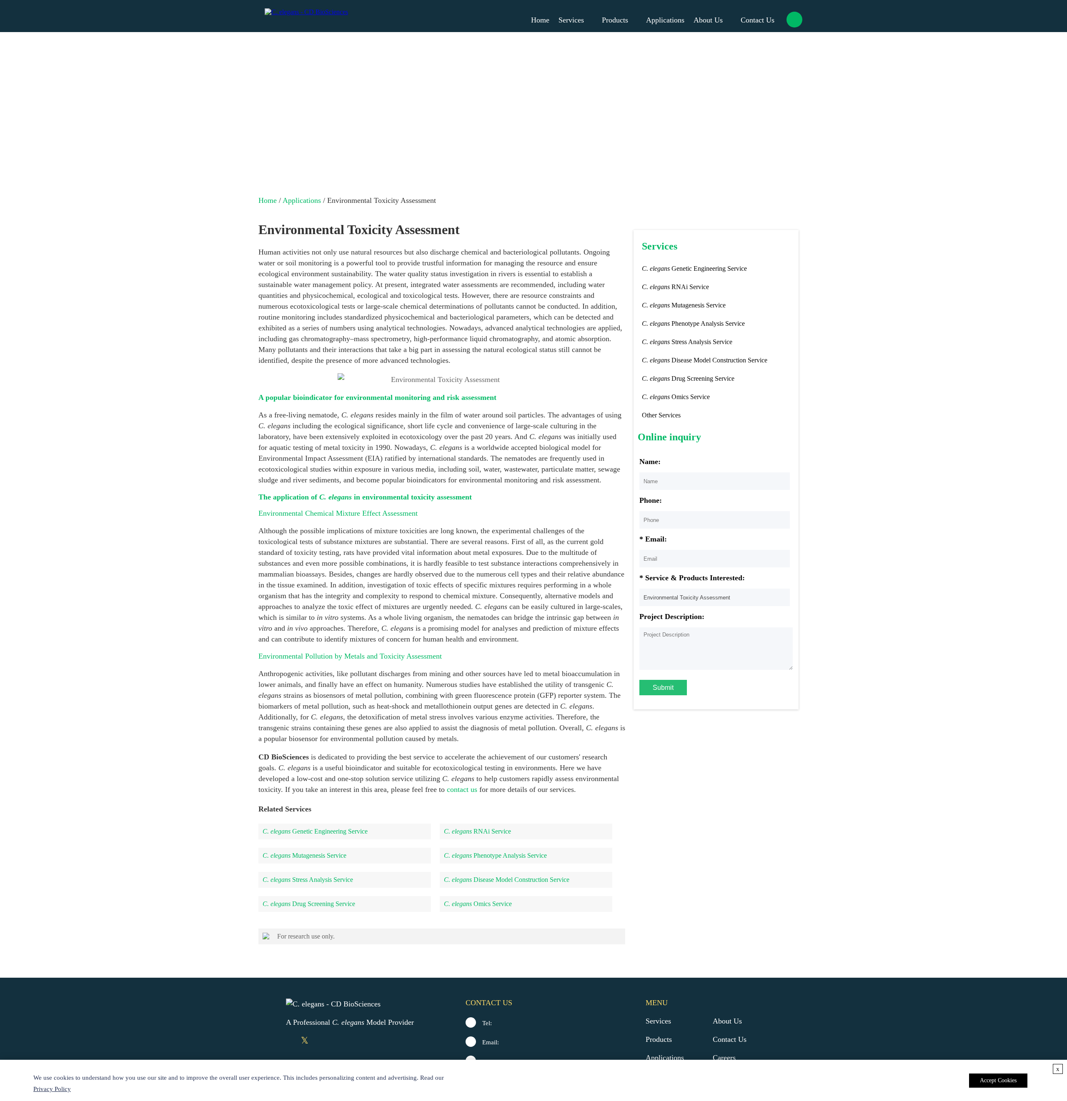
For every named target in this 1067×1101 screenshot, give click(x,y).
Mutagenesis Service (304, 855)
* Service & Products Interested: (692, 578)
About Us (708, 20)
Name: (650, 461)
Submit (663, 687)
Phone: (650, 500)
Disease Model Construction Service (506, 879)
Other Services (661, 415)
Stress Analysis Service (308, 879)
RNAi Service (477, 831)
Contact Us (757, 20)
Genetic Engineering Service (315, 831)
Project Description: (671, 616)
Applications (665, 20)
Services (571, 20)
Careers (724, 1058)
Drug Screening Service (309, 903)
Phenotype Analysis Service (495, 855)
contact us (462, 789)
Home (540, 20)
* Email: (653, 539)
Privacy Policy (52, 1089)
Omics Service (478, 903)
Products (615, 20)
